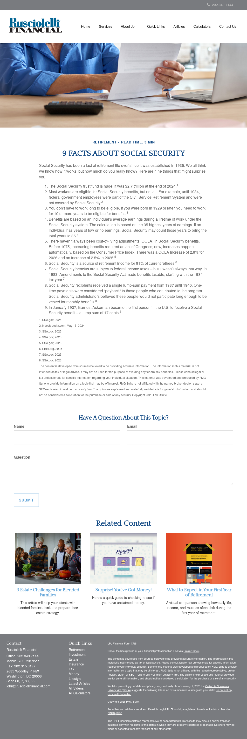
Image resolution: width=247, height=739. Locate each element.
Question (22, 457)
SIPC (119, 713)
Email (132, 426)
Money (74, 673)
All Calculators (79, 693)
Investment (77, 654)
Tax (71, 668)
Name (19, 426)
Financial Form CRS (125, 643)
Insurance (76, 664)
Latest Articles (79, 683)
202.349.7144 (222, 4)
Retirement (77, 649)
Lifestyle (75, 678)
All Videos (76, 688)
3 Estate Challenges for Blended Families (48, 592)
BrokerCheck (191, 651)
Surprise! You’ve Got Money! (123, 589)
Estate (73, 659)
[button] (106, 26)
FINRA (112, 713)
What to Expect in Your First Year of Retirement (199, 592)
